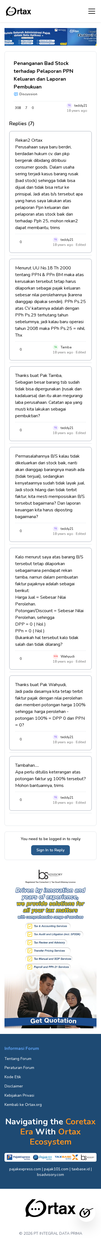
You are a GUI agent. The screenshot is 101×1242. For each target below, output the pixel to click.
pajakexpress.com (25, 1169)
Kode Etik (12, 1077)
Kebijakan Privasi (19, 1095)
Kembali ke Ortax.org (23, 1104)
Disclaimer (13, 1086)
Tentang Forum (17, 1058)
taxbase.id (81, 1169)
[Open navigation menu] (92, 11)
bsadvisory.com (50, 1174)
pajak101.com (56, 1169)
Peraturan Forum (19, 1067)
